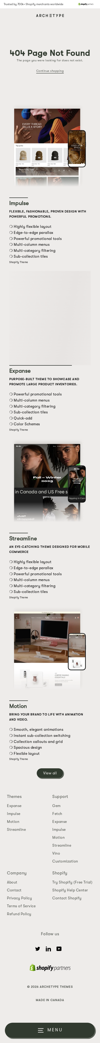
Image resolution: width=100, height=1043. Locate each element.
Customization (65, 861)
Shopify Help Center (70, 890)
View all (50, 773)
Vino (56, 853)
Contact (14, 890)
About (12, 882)
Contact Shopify (67, 898)
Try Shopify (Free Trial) (72, 882)
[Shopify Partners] (85, 4)
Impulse (13, 814)
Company (17, 873)
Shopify (59, 873)
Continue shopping (50, 71)
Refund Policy (19, 914)
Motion (13, 822)
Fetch (57, 814)
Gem (56, 806)
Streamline (16, 830)
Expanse (14, 806)
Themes (14, 796)
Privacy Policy (19, 898)
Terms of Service (21, 906)
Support (60, 796)
